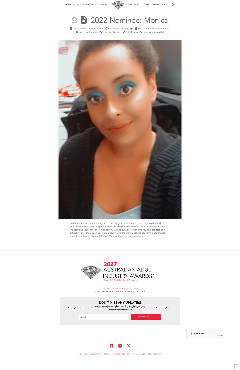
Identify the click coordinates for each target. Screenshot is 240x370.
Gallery (142, 354)
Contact (157, 354)
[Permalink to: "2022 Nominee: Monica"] (120, 129)
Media (150, 354)
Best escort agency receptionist (153, 29)
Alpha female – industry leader (87, 29)
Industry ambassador (153, 32)
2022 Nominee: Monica (129, 21)
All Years (94, 354)
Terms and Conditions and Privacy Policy (120, 288)
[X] (128, 346)
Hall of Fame (131, 32)
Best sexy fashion (111, 32)
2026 (86, 354)
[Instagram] (120, 346)
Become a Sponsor (130, 354)
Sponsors (117, 354)
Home (81, 354)
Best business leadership (120, 29)
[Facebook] (111, 346)
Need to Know (105, 354)
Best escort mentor (88, 32)
